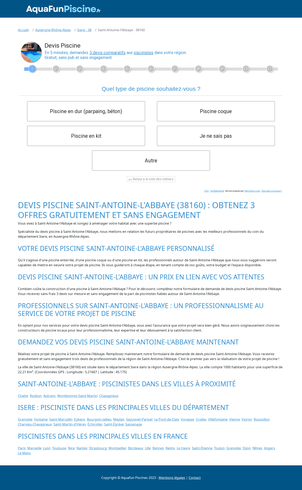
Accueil (23, 30)
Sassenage (133, 424)
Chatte (23, 396)
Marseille (34, 448)
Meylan (118, 419)
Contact (195, 477)
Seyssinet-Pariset (139, 419)
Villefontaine (218, 419)
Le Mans (24, 453)
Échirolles (95, 424)
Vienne (234, 419)
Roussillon (262, 419)
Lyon (47, 448)
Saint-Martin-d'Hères (69, 424)
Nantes (82, 448)
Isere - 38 (84, 30)
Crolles (201, 419)
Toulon (219, 448)
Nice (71, 448)
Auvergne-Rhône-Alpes (53, 30)
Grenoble (25, 419)
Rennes (158, 448)
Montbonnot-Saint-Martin (77, 396)
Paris (22, 448)
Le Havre (183, 448)
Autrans (49, 396)
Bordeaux (135, 448)
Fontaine (41, 419)
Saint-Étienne (202, 448)
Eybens (79, 419)
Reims (170, 448)
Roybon (36, 396)
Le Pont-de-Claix (166, 419)
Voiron (247, 419)
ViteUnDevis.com (252, 191)
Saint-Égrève (114, 424)
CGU (206, 191)
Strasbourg (98, 448)
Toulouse (59, 448)
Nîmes (257, 448)
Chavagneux (108, 396)
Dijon (247, 448)
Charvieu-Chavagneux (35, 424)
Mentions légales (172, 477)
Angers (269, 448)
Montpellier (117, 448)
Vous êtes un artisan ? (272, 191)
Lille (148, 448)
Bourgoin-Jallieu (99, 419)
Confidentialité (217, 191)
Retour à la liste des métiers (152, 179)
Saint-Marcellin (61, 419)
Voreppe (187, 419)
